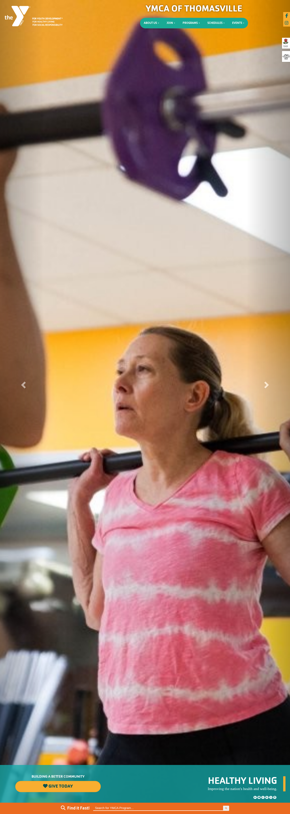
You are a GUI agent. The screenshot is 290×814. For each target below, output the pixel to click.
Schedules (215, 23)
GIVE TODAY (60, 786)
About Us (151, 23)
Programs (190, 23)
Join (170, 23)
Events (237, 23)
